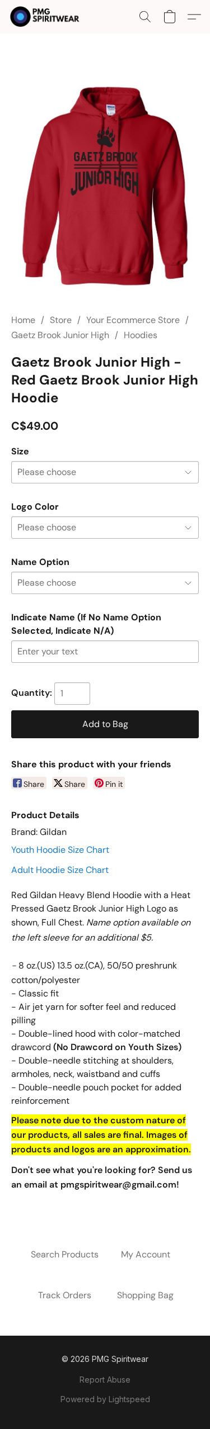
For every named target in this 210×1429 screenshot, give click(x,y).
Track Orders (64, 1295)
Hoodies (140, 335)
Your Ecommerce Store (133, 320)
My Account (145, 1254)
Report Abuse (105, 1379)
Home (23, 320)
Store (61, 320)
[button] (47, 17)
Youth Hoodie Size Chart (60, 850)
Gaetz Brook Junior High (60, 335)
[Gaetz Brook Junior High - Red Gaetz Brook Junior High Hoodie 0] (105, 187)
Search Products (65, 1254)
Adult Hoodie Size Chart (60, 870)
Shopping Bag (145, 1295)
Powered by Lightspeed (105, 1399)
